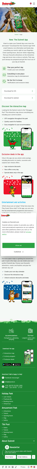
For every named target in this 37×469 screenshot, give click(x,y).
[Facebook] (3, 467)
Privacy (23, 467)
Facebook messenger (12, 378)
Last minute (7, 397)
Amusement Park (9, 408)
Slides (5, 428)
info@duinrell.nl (10, 382)
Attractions (7, 411)
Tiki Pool (6, 424)
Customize (17, 252)
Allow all (18, 245)
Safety (5, 420)
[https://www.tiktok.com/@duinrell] (16, 467)
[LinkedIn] (13, 467)
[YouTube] (9, 467)
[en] (34, 467)
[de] (31, 467)
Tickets (5, 413)
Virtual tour (7, 404)
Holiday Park (7, 394)
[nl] (29, 467)
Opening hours (8, 416)
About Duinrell (8, 441)
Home (16, 34)
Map (4, 418)
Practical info (7, 399)
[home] (9, 4)
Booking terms (8, 401)
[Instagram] (6, 467)
